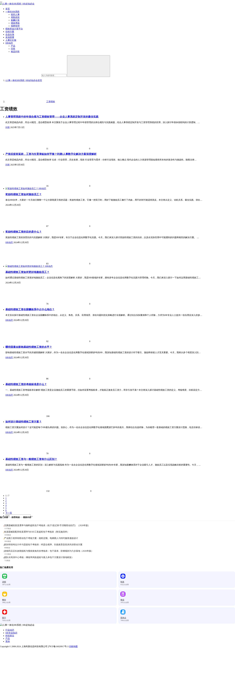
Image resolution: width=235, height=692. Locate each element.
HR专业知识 (11, 633)
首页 (7, 9)
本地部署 (9, 37)
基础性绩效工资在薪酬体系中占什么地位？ (30, 309)
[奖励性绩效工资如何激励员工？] (22, 188)
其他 (7, 641)
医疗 (4, 618)
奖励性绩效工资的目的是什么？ (23, 231)
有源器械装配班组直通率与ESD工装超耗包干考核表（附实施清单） (36, 532)
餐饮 (4, 600)
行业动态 (9, 630)
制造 (122, 582)
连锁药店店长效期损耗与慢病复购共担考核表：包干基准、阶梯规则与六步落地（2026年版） (48, 551)
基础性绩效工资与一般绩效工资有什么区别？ (31, 459)
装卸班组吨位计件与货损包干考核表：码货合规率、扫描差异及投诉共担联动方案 (43, 544)
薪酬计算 (15, 20)
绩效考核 (15, 23)
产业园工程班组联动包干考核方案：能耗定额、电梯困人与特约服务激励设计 (41, 538)
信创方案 (9, 31)
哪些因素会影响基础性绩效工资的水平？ (28, 346)
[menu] (1, 1)
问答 (13, 49)
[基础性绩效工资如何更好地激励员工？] (25, 266)
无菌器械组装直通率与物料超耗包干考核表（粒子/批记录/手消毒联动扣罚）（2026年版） (47, 525)
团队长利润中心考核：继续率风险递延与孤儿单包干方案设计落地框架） (39, 557)
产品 (13, 46)
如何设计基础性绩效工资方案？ (23, 421)
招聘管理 (15, 26)
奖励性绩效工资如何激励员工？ (23, 194)
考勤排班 (15, 17)
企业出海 (9, 34)
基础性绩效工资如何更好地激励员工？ (27, 272)
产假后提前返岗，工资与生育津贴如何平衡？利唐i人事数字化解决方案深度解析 (51, 154)
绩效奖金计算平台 (14, 29)
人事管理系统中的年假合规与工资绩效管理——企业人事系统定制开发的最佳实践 (51, 116)
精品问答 (15, 51)
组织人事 (15, 14)
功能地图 (73, 646)
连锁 (4, 582)
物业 (122, 600)
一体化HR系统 (12, 11)
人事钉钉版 (10, 40)
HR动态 (9, 43)
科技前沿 (9, 636)
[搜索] (88, 66)
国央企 (123, 618)
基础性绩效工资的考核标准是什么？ (26, 384)
